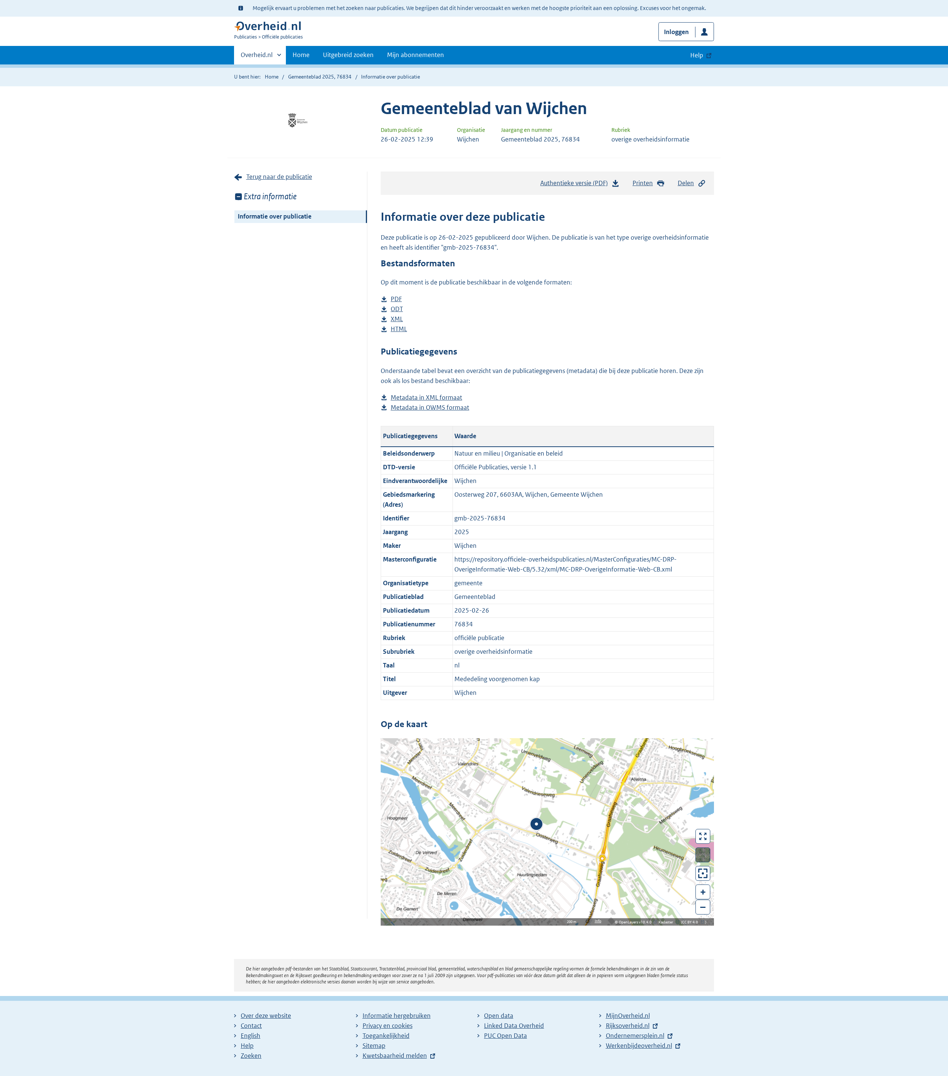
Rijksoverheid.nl (628, 1026)
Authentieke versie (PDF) (576, 185)
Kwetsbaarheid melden (395, 1056)
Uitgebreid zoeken (348, 55)
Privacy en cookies (388, 1026)
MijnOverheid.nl (628, 1016)
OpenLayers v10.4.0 (637, 922)
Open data (498, 1016)
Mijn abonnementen (415, 55)
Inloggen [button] (676, 32)
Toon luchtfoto (703, 855)
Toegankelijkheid (386, 1036)
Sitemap (374, 1046)
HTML (399, 329)
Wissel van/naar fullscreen (703, 836)
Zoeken (251, 1056)
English (250, 1036)
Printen (642, 183)
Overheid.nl (257, 57)
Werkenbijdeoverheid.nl (639, 1046)
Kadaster (667, 922)
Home (301, 55)
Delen (686, 183)
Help (247, 1046)
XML (397, 319)
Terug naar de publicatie (279, 177)
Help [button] (696, 55)
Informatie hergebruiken (397, 1016)
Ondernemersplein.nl (635, 1036)
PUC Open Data (505, 1036)
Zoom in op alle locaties (703, 873)
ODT (397, 309)
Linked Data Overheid (514, 1026)
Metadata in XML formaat (426, 398)
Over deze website (266, 1016)
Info (598, 921)
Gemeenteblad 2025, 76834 (319, 76)
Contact (251, 1026)
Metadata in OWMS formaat (430, 408)
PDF (396, 299)
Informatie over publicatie (274, 216)
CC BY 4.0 (692, 922)
